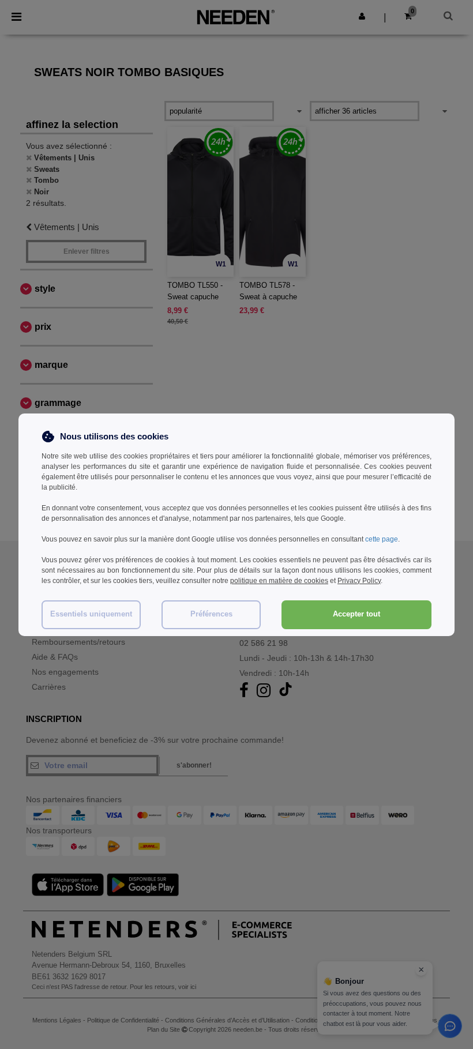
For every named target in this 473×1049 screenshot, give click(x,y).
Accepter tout (356, 614)
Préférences (211, 614)
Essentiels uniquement (91, 614)
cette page (381, 539)
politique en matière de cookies (279, 581)
